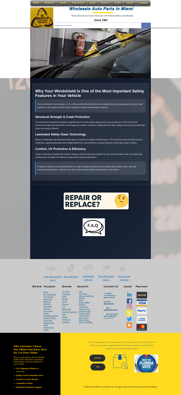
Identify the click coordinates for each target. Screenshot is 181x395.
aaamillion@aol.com (110, 310)
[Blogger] (129, 325)
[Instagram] (129, 307)
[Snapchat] (129, 313)
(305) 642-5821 (109, 304)
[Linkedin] (129, 295)
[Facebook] (129, 301)
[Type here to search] (146, 25)
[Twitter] (129, 319)
